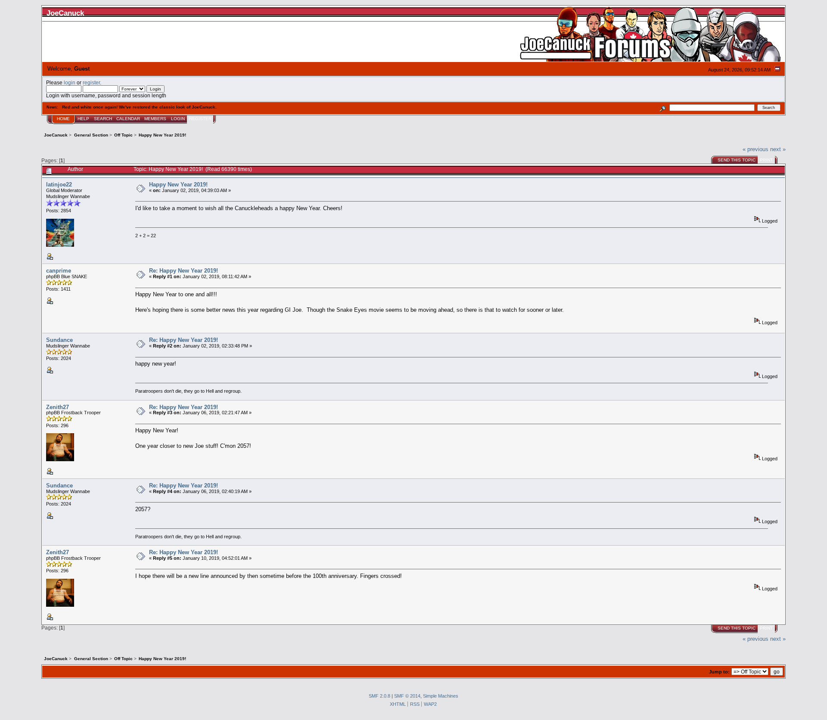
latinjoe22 (59, 184)
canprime (58, 270)
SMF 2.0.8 (379, 695)
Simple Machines (440, 695)
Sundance (59, 340)
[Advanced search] (662, 107)
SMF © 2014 (407, 695)
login (69, 82)
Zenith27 (57, 407)
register (91, 82)
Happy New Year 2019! (178, 184)
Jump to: (719, 671)
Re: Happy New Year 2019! (183, 270)
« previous (755, 149)
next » (778, 149)
